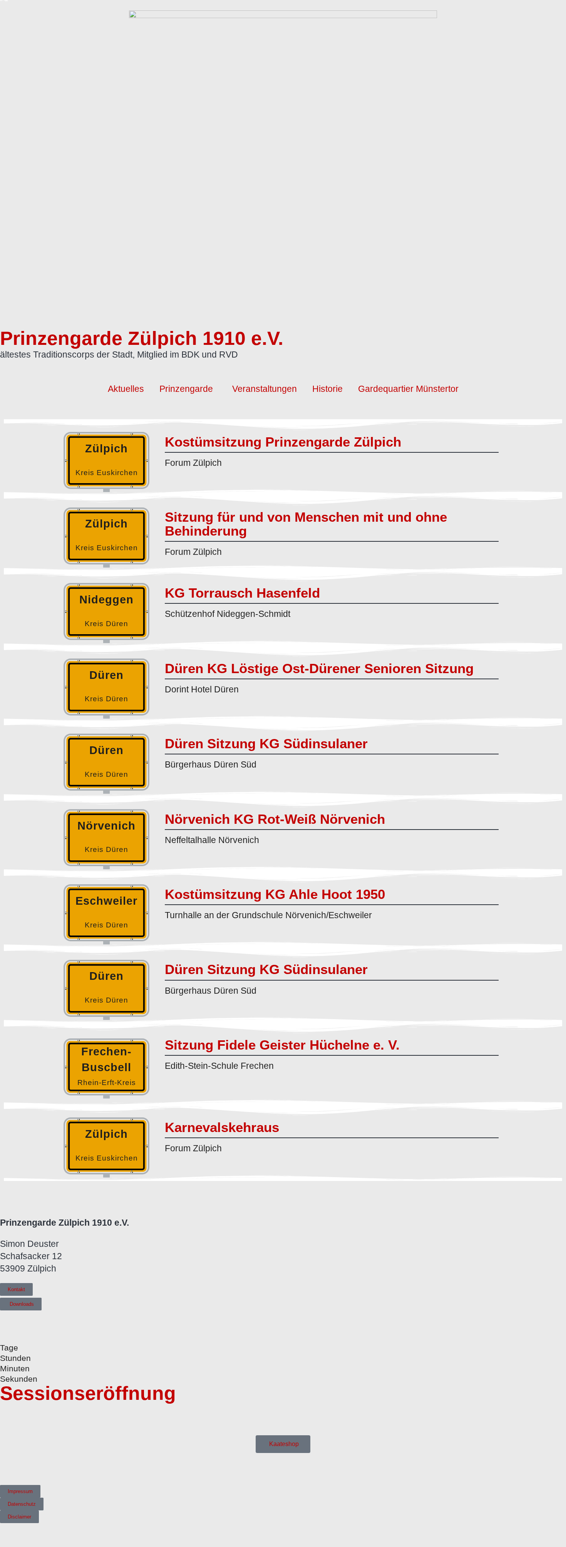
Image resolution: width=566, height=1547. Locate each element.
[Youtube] (15, 1467)
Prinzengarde (186, 389)
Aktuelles (126, 389)
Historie (327, 389)
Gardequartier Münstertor (408, 389)
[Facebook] (4, 1467)
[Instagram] (26, 1467)
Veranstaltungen (264, 389)
